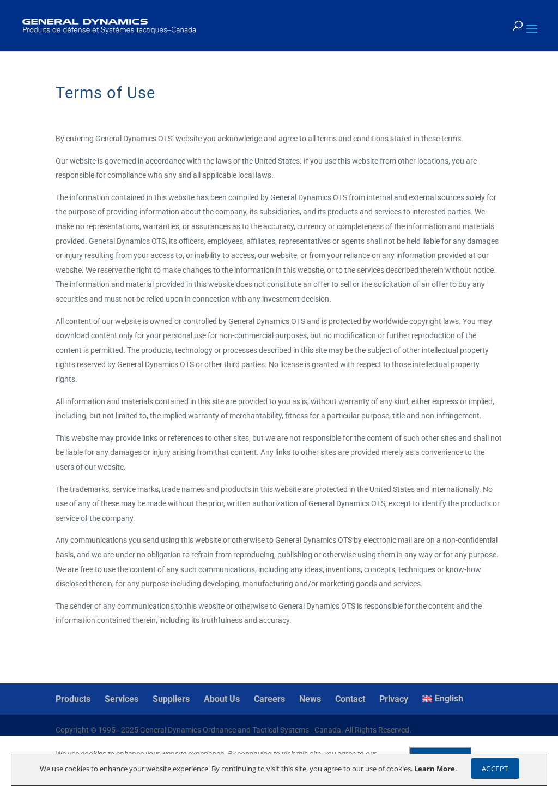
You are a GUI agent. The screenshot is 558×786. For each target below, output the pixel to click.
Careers (269, 699)
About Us (222, 699)
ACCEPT (495, 768)
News (310, 699)
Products (73, 699)
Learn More (434, 768)
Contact (350, 699)
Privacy (393, 699)
